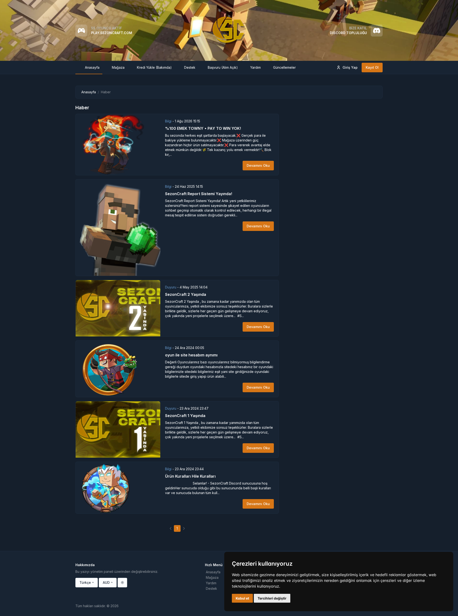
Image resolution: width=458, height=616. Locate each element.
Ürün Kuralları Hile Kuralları (190, 476)
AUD (106, 582)
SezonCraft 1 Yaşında (185, 415)
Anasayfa (88, 92)
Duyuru (171, 287)
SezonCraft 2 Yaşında (185, 294)
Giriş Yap (350, 67)
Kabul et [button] (242, 598)
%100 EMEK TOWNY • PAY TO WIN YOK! (203, 128)
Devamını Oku (258, 165)
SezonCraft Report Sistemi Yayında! (198, 193)
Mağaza (212, 577)
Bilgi (168, 121)
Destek (211, 588)
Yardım (211, 583)
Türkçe (85, 582)
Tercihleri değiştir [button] (272, 598)
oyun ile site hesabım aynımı (191, 355)
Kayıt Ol (372, 67)
